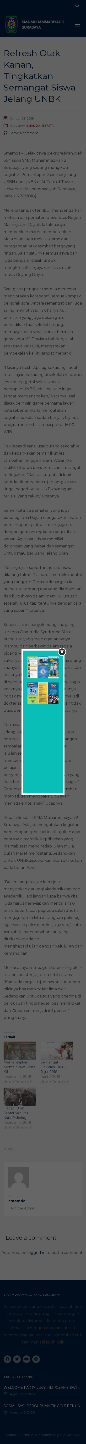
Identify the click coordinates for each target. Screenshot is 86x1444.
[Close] (62, 652)
